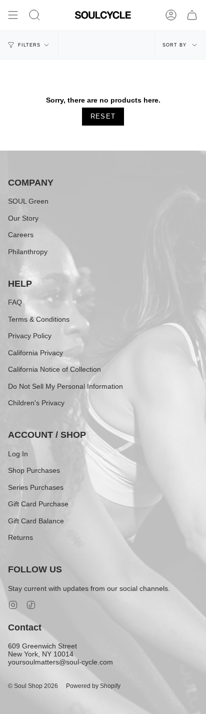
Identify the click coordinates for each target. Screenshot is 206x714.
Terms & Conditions (39, 319)
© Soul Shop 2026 (33, 685)
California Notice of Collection (54, 369)
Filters (29, 45)
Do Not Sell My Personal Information (65, 386)
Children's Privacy (36, 403)
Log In (18, 454)
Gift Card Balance (36, 521)
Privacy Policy (30, 336)
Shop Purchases (34, 470)
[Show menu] (13, 15)
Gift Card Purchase (38, 504)
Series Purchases (36, 487)
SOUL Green (28, 201)
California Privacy (35, 353)
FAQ (15, 302)
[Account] (171, 15)
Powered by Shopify (93, 685)
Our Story (23, 218)
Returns (20, 537)
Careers (21, 235)
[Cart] (192, 15)
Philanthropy (28, 252)
